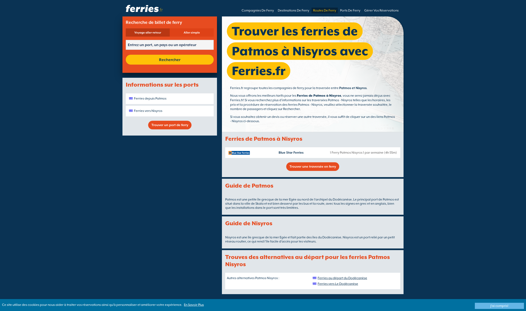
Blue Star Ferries (291, 152)
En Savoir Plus (194, 305)
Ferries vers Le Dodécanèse (338, 284)
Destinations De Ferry (293, 10)
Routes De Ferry (324, 10)
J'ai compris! (499, 306)
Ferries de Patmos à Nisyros (319, 95)
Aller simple (192, 32)
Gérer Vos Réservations (381, 10)
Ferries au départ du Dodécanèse (342, 278)
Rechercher (169, 59)
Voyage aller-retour (147, 32)
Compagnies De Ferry (258, 10)
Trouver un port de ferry (169, 125)
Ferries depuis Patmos (150, 98)
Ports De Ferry (350, 10)
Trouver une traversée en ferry (313, 166)
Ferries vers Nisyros (148, 111)
